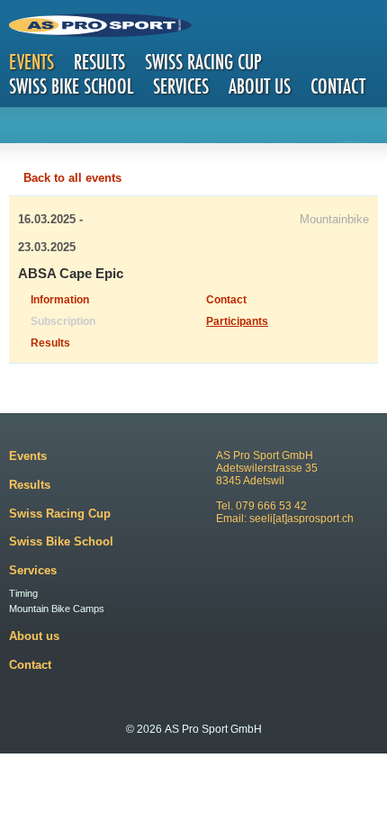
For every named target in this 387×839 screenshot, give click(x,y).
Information (60, 299)
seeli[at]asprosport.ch (301, 518)
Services (181, 86)
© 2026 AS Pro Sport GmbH (194, 729)
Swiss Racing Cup (203, 62)
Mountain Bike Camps (56, 608)
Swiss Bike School (71, 86)
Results (99, 62)
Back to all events (72, 178)
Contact (337, 86)
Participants (237, 321)
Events (31, 62)
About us (260, 86)
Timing (23, 593)
